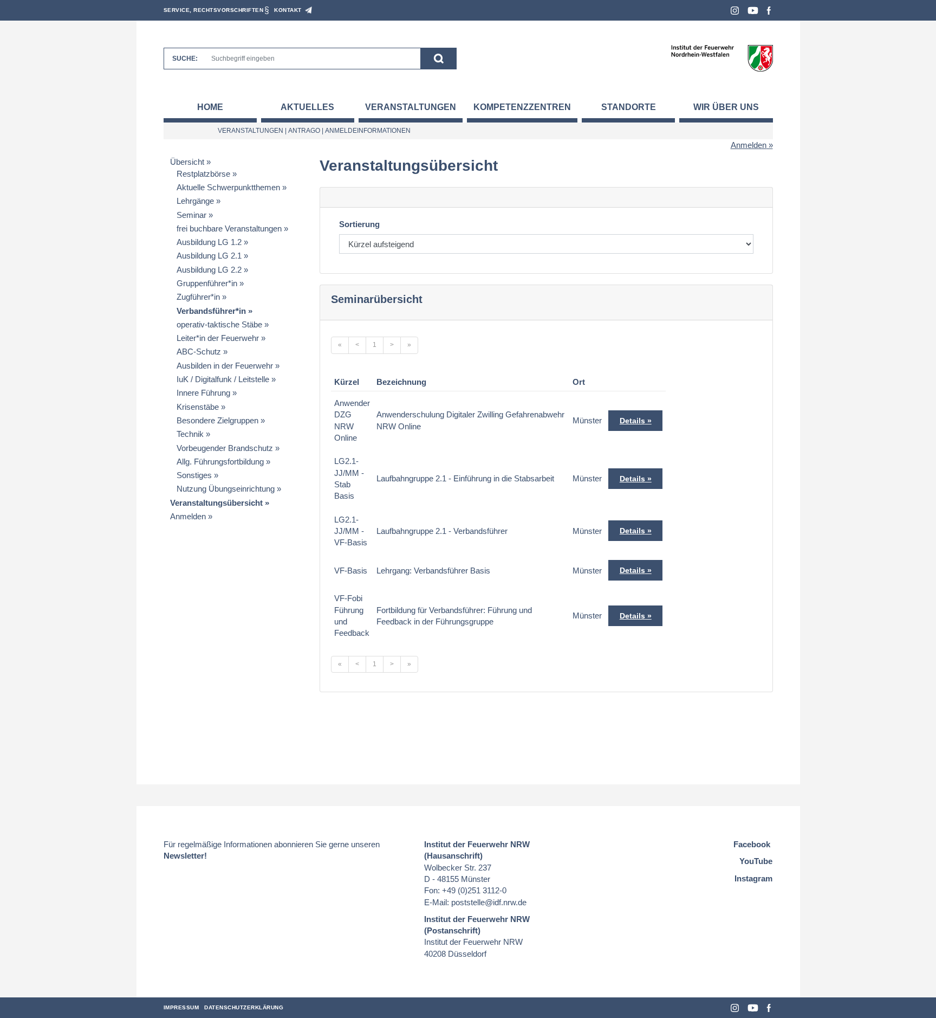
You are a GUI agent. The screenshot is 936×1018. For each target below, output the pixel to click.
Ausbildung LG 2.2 (209, 269)
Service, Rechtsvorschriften (214, 10)
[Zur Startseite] (722, 57)
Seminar (191, 215)
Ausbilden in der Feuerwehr (225, 365)
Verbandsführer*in (211, 310)
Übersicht (187, 161)
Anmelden (748, 145)
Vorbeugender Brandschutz (225, 448)
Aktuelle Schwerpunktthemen (228, 187)
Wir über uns (726, 107)
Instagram (735, 11)
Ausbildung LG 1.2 (209, 242)
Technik (190, 434)
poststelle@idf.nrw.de (488, 902)
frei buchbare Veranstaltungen (229, 228)
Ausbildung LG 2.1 (209, 255)
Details (632, 420)
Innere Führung (203, 392)
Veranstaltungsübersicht (216, 502)
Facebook (769, 11)
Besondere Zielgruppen (217, 420)
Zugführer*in (198, 296)
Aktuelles (307, 107)
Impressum (181, 1007)
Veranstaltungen (410, 107)
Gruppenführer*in (207, 283)
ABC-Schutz (199, 351)
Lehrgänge (195, 200)
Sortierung (359, 224)
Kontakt (288, 10)
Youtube (753, 11)
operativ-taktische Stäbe (219, 324)
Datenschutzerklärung (243, 1007)
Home (210, 107)
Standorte (628, 107)
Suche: (185, 58)
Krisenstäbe (198, 406)
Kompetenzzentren (522, 107)
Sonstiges (194, 475)
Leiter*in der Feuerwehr (218, 338)
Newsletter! (185, 855)
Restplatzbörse (203, 173)
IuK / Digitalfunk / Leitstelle (223, 379)
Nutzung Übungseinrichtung (226, 488)
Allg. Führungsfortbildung (220, 461)
